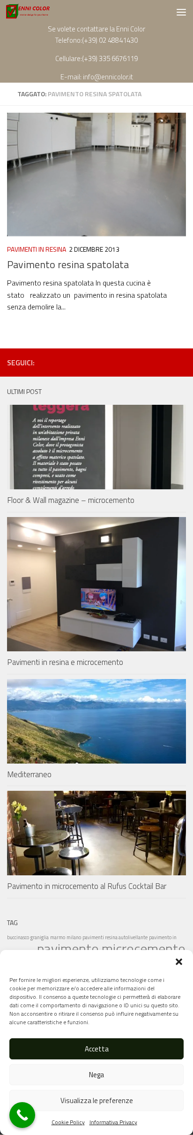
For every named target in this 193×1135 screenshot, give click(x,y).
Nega (96, 1074)
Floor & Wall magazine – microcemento (70, 500)
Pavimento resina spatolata (68, 264)
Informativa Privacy (113, 1122)
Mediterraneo (29, 774)
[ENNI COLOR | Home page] (36, 12)
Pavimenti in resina (36, 249)
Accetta (97, 1048)
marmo (57, 937)
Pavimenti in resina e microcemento (65, 662)
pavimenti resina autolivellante (115, 937)
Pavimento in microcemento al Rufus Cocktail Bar (86, 886)
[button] (179, 961)
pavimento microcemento (111, 948)
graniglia (39, 937)
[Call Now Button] (22, 1115)
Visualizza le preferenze (96, 1100)
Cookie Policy (68, 1122)
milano (74, 937)
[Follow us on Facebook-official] (165, 362)
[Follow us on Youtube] (180, 362)
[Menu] (181, 11)
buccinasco (18, 937)
